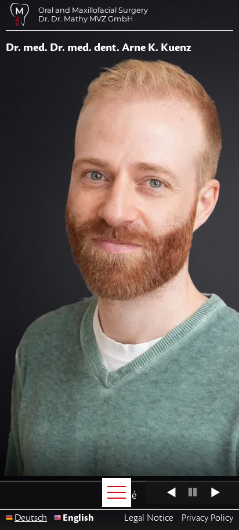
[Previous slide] (161, 492)
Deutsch (31, 517)
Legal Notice (148, 517)
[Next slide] (223, 492)
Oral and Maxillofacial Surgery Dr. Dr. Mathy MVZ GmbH (93, 14)
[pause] (192, 492)
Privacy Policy (207, 517)
